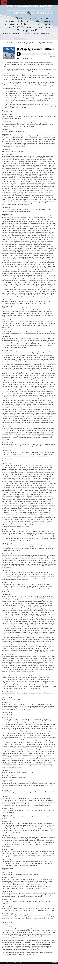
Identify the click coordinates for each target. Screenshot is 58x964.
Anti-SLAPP (28, 33)
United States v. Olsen (10, 91)
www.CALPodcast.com (37, 942)
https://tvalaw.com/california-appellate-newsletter (18, 954)
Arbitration (35, 33)
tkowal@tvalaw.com (23, 949)
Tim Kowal (5, 940)
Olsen (32, 91)
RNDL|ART (54, 962)
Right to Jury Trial (51, 33)
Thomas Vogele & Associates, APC (14, 962)
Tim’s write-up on (18, 93)
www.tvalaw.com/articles (40, 944)
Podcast (42, 33)
